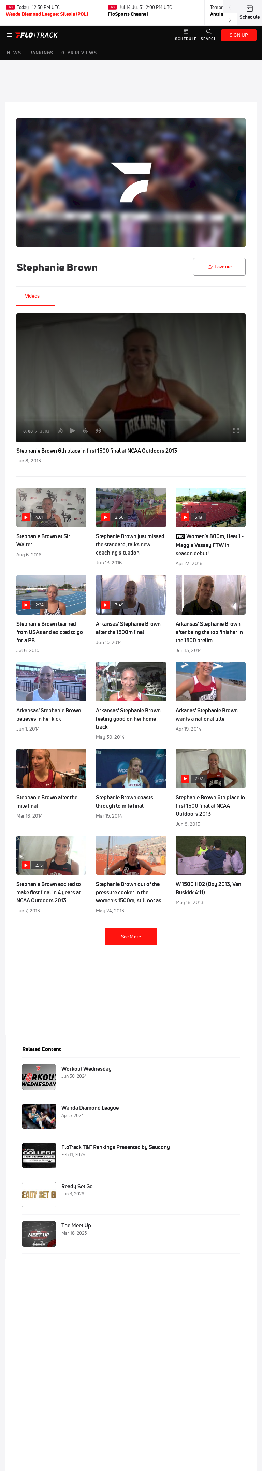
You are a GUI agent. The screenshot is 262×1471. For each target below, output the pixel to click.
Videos (32, 296)
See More (131, 936)
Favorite (223, 267)
